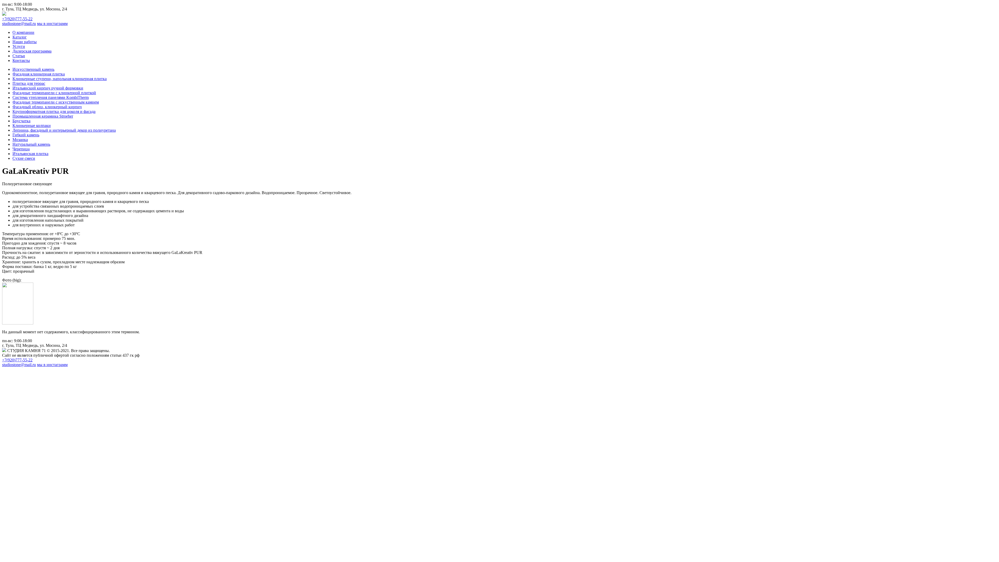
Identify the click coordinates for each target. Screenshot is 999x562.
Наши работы (24, 42)
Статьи (18, 56)
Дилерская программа (32, 51)
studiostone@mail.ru (19, 23)
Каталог (19, 37)
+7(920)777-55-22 (17, 19)
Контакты (21, 60)
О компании (23, 32)
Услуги (18, 46)
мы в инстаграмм (52, 23)
